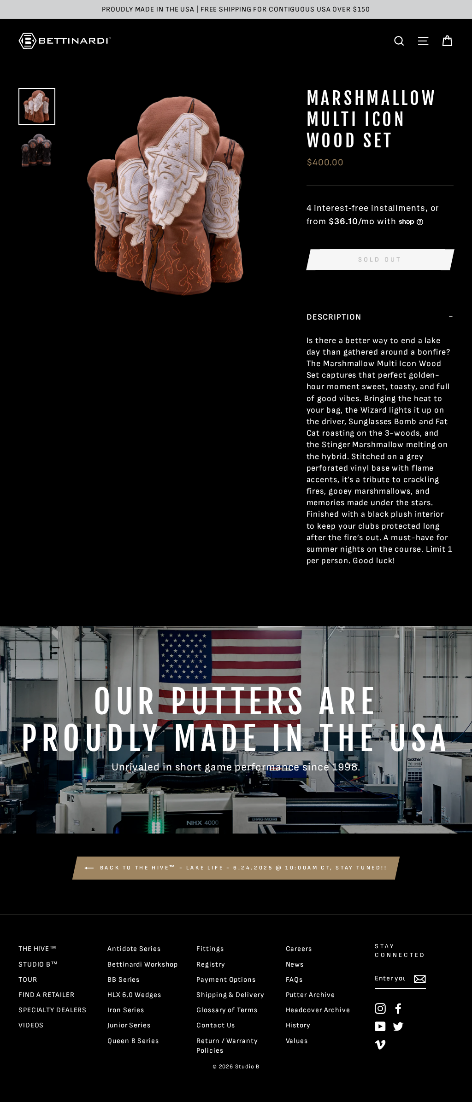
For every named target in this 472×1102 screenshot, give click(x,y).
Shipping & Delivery (230, 995)
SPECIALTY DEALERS (52, 1010)
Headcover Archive (318, 1010)
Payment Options (226, 979)
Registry (210, 964)
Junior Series (129, 1025)
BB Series (123, 979)
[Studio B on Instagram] (380, 1008)
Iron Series (125, 1010)
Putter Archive (311, 995)
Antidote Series (134, 949)
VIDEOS (31, 1025)
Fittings (210, 949)
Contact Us (215, 1025)
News (295, 964)
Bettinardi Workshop (142, 964)
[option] (236, 9)
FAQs (294, 979)
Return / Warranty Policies (227, 1046)
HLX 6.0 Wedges (134, 995)
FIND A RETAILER (46, 995)
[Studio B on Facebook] (398, 1008)
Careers (299, 949)
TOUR (27, 979)
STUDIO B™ (38, 964)
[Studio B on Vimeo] (380, 1044)
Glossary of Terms (226, 1010)
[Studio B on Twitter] (398, 1026)
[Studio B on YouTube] (380, 1026)
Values (297, 1041)
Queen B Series (133, 1041)
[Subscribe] (420, 979)
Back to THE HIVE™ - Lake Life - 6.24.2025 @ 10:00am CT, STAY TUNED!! (242, 867)
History (298, 1025)
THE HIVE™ (37, 949)
